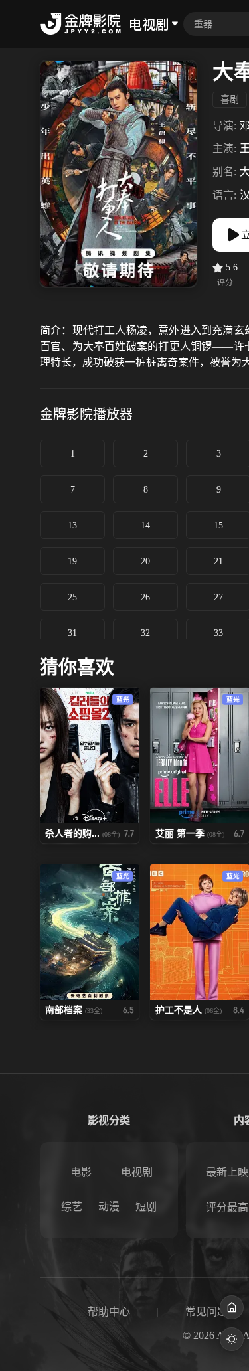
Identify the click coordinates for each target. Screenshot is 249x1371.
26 (145, 597)
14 (145, 525)
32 (145, 633)
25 (72, 597)
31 (72, 633)
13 (72, 525)
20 (145, 561)
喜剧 (229, 99)
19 (72, 561)
